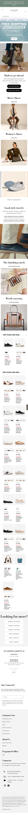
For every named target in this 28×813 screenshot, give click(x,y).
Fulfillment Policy (7, 718)
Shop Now (14, 38)
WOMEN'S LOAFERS (14, 629)
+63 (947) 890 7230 (12, 773)
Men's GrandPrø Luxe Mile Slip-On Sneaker (8, 362)
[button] (1, 9)
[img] (14, 654)
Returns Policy (6, 721)
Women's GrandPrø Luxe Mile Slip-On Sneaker (19, 400)
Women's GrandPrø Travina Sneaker (19, 459)
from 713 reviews (14, 656)
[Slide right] (26, 335)
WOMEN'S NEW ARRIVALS (14, 90)
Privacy (4, 704)
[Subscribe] (21, 697)
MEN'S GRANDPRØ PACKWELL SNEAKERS (14, 216)
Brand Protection (7, 727)
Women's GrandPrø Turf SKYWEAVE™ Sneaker (7, 606)
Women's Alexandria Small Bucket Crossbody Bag (19, 575)
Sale (3, 754)
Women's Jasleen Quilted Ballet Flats (8, 518)
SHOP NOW (14, 101)
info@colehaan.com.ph (17, 776)
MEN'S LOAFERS (14, 642)
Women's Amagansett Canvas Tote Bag (8, 574)
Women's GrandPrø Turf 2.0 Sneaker (7, 399)
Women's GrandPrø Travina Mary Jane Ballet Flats (8, 460)
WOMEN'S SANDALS (14, 625)
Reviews (4, 745)
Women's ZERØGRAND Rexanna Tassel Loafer (19, 519)
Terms (21, 703)
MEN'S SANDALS (14, 638)
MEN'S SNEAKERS (14, 633)
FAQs (3, 724)
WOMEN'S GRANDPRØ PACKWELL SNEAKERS (14, 220)
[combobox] (14, 16)
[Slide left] (23, 335)
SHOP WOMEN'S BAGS (14, 266)
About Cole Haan (6, 742)
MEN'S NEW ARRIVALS (14, 86)
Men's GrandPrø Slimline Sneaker (19, 361)
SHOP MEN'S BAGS (14, 302)
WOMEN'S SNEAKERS (14, 621)
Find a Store (5, 730)
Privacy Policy (6, 733)
